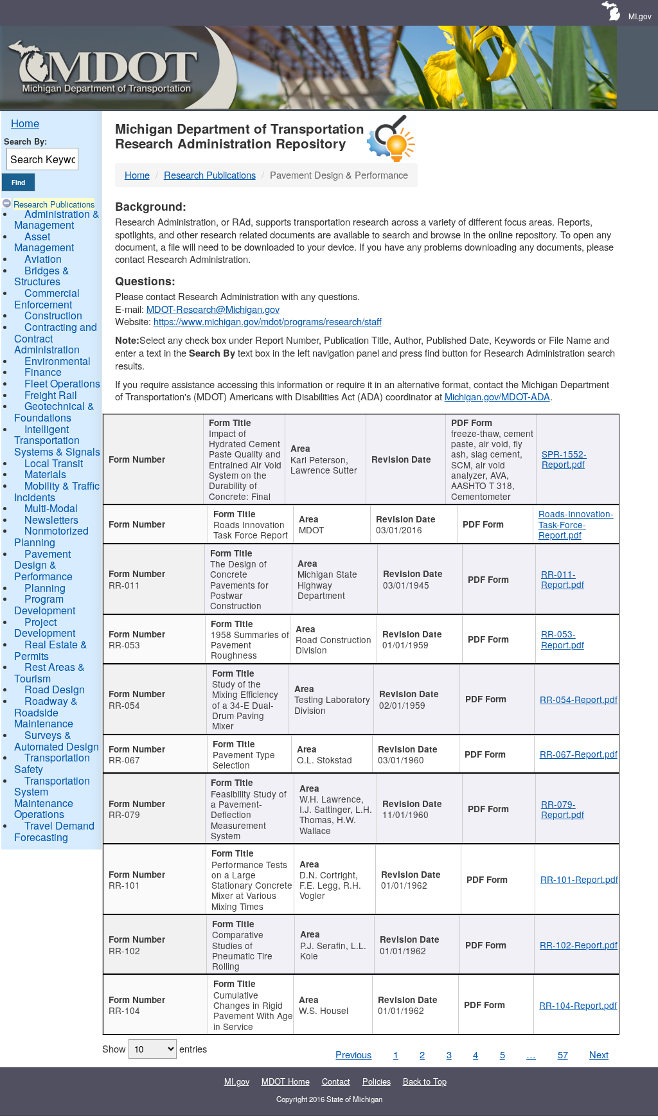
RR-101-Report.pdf (579, 879)
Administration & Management (57, 219)
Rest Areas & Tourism (49, 672)
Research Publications (53, 204)
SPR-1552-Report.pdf (564, 458)
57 (563, 1054)
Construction (53, 315)
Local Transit (53, 463)
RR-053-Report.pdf (562, 638)
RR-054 (124, 704)
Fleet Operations (62, 383)
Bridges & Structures (41, 276)
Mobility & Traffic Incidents (57, 491)
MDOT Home (286, 1081)
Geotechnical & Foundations (54, 411)
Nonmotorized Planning (51, 536)
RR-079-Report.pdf (562, 809)
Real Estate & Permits (50, 650)
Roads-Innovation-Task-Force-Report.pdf (576, 524)
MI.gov (640, 15)
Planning (45, 587)
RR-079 (124, 814)
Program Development (44, 604)
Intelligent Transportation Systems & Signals (57, 440)
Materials (45, 474)
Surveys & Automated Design (56, 740)
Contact (336, 1081)
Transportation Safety (52, 763)
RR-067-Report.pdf (579, 753)
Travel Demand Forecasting (54, 831)
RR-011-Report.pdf (562, 579)
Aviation (43, 258)
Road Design (54, 689)
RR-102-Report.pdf (579, 944)
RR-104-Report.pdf (578, 1005)
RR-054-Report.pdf (579, 699)
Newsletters (51, 519)
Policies (376, 1081)
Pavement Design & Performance (43, 564)
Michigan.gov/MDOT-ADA (497, 396)
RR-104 (124, 1010)
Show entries (154, 1048)
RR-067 (124, 759)
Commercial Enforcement (47, 298)
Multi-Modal (51, 508)
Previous (353, 1054)
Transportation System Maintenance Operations (52, 797)
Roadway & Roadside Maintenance (46, 712)
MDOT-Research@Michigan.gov (213, 309)
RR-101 (124, 884)
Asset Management (44, 242)
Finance (43, 371)
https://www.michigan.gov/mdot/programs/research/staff (268, 321)
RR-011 (124, 584)
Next (599, 1054)
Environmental (57, 360)
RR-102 (124, 950)
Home (25, 122)
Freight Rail (50, 394)
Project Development (44, 627)
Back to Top (425, 1081)
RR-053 (124, 644)
